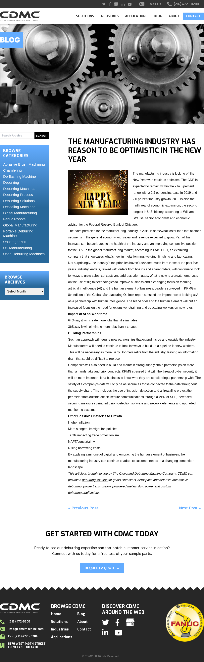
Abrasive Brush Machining (24, 164)
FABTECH (160, 250)
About (174, 16)
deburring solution (95, 480)
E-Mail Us (153, 4)
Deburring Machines (19, 189)
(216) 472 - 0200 (186, 4)
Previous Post (85, 508)
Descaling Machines (19, 207)
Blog (158, 16)
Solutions (85, 16)
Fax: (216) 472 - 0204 (23, 636)
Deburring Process (18, 195)
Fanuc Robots (14, 219)
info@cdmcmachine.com (26, 629)
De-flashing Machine (19, 177)
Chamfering (12, 170)
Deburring (11, 183)
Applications (136, 16)
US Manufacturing (17, 248)
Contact (193, 16)
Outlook (128, 294)
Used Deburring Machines (24, 254)
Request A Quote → (102, 568)
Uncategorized (14, 242)
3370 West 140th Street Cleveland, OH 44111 (27, 645)
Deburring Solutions (19, 201)
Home (56, 614)
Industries (109, 16)
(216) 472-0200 (19, 621)
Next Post (188, 508)
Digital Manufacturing (20, 213)
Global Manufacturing (20, 225)
